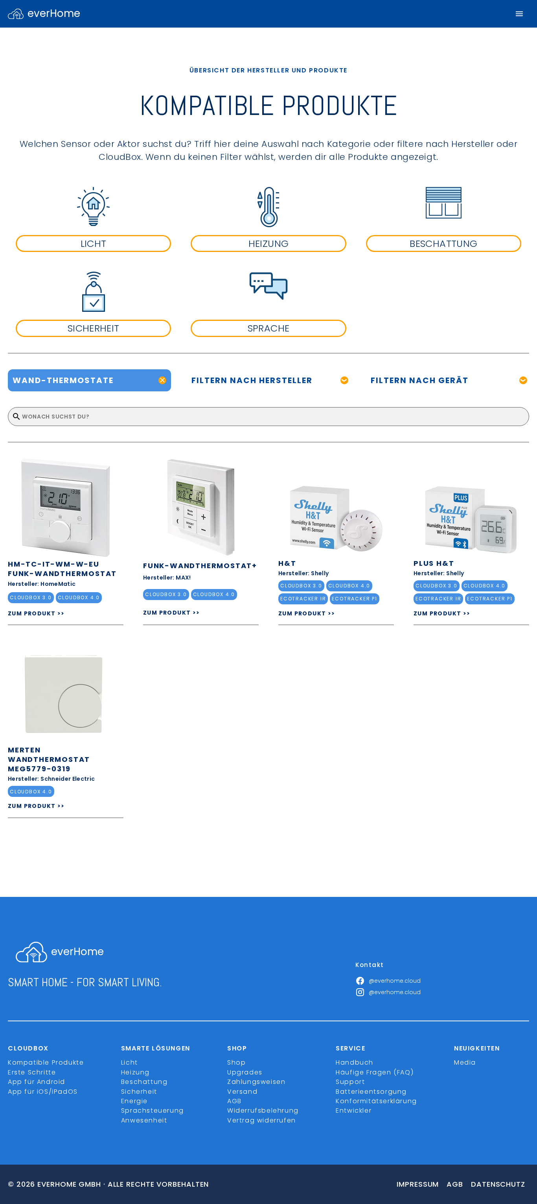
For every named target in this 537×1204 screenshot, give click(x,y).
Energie (134, 1101)
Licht (129, 1062)
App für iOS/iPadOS (43, 1091)
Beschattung (144, 1081)
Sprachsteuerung (152, 1110)
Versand (242, 1091)
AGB (234, 1101)
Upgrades (245, 1072)
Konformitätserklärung (376, 1101)
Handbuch (354, 1062)
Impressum (418, 1184)
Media (465, 1062)
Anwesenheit (144, 1120)
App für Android (36, 1081)
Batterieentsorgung (371, 1091)
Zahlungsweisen (256, 1081)
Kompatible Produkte (46, 1062)
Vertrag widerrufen (261, 1120)
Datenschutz (498, 1184)
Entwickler (353, 1110)
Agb (455, 1184)
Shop (236, 1062)
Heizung (135, 1072)
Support (350, 1081)
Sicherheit (139, 1091)
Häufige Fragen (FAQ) (375, 1072)
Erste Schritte (32, 1072)
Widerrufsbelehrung (263, 1110)
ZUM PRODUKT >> (36, 613)
